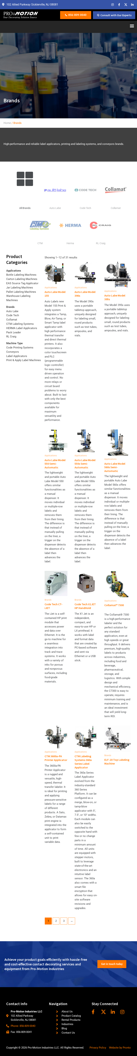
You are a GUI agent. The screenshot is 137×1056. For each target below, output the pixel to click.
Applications (13, 270)
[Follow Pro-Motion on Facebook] (95, 1012)
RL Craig (100, 243)
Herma (70, 243)
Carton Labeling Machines (21, 279)
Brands (10, 307)
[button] (132, 26)
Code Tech (85, 208)
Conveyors (12, 351)
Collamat (116, 208)
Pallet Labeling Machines (21, 291)
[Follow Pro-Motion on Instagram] (123, 1012)
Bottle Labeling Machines (21, 274)
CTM (40, 243)
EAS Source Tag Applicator (22, 283)
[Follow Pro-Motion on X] (104, 1012)
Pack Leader (13, 332)
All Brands (25, 208)
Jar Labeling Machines (19, 287)
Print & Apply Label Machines (23, 360)
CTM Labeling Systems (20, 323)
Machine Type (14, 343)
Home (7, 123)
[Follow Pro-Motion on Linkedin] (114, 1012)
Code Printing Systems (19, 347)
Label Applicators (16, 356)
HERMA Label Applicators (21, 328)
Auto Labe (55, 208)
